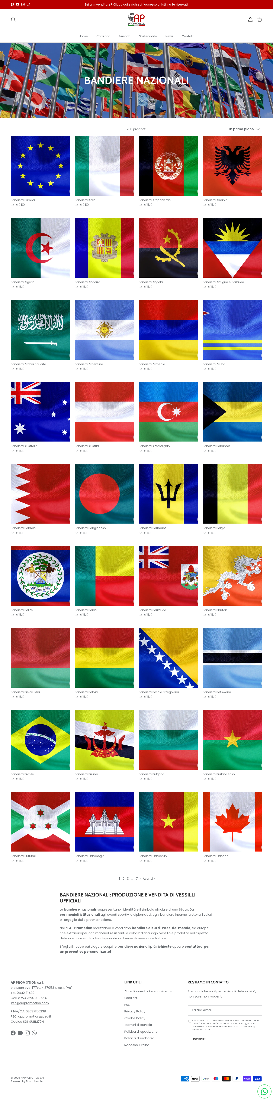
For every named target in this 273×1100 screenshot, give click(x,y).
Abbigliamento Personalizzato (148, 991)
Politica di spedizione (141, 1031)
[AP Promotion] (136, 19)
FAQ (127, 1004)
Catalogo (103, 36)
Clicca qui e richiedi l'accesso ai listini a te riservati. (150, 4)
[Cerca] (13, 19)
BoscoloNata (34, 1081)
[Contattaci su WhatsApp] (264, 1091)
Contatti (188, 36)
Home (83, 36)
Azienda (125, 36)
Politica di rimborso (139, 1038)
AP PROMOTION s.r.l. (33, 1078)
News (169, 36)
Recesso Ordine (136, 1045)
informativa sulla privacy (231, 1023)
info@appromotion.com (30, 1003)
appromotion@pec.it (34, 1016)
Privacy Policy (134, 1011)
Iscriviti (200, 1039)
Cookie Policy (134, 1018)
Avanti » (149, 878)
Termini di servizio (138, 1024)
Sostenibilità (148, 36)
